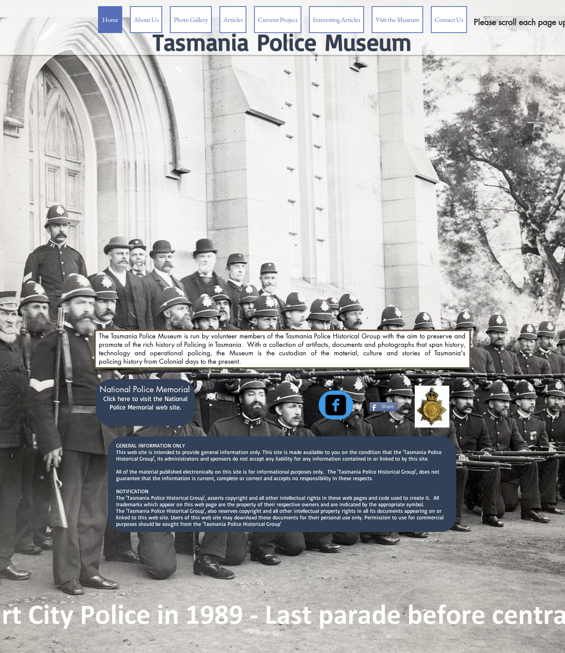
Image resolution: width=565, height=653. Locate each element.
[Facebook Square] (335, 405)
